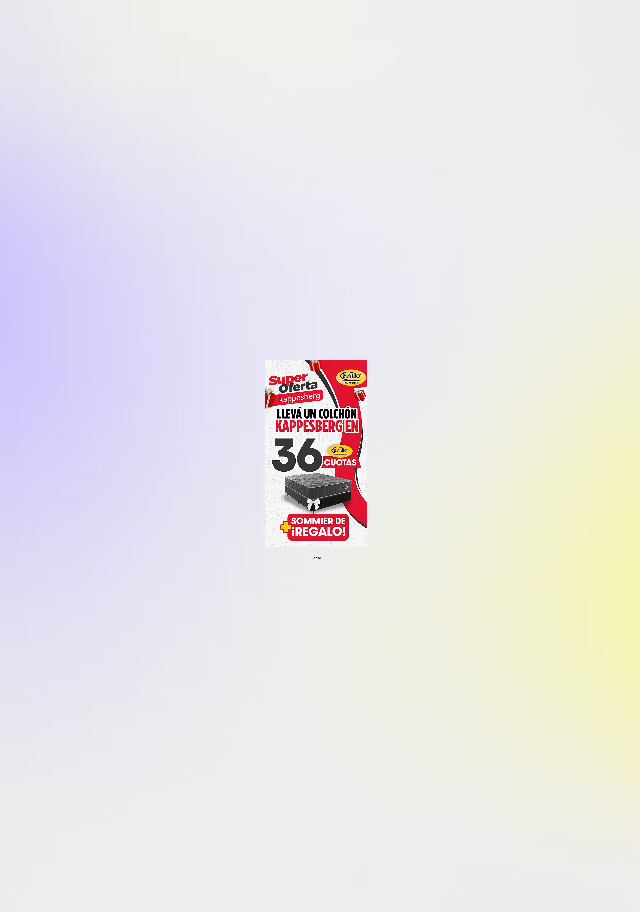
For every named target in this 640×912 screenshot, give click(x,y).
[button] (316, 558)
